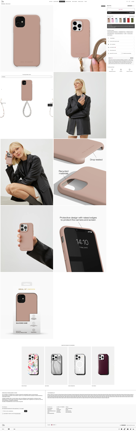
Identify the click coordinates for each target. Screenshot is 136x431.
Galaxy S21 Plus (58, 397)
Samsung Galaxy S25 (73, 396)
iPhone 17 (48, 394)
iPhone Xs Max (96, 395)
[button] (127, 425)
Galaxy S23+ (108, 396)
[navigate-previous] (114, 364)
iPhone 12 (65, 395)
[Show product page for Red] (128, 20)
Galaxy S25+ (80, 396)
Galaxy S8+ (107, 397)
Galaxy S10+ (88, 397)
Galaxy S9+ (100, 397)
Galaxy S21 (54, 397)
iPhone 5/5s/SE (53, 396)
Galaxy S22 (117, 396)
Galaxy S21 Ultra (64, 397)
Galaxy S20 (69, 397)
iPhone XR (100, 395)
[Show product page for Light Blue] (116, 20)
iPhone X (104, 395)
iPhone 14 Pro (114, 394)
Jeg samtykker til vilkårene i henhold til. (12, 413)
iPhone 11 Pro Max (80, 395)
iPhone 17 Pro (53, 394)
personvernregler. (18, 413)
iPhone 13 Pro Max (52, 395)
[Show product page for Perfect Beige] (120, 20)
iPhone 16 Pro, (77, 394)
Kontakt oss (49, 409)
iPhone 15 (91, 394)
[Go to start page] (2, 1)
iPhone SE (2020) (108, 395)
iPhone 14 (110, 394)
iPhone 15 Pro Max (105, 394)
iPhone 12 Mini (75, 395)
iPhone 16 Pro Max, (87, 394)
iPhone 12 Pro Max (70, 395)
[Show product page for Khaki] (132, 20)
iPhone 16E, (70, 394)
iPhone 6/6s (129, 395)
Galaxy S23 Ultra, (113, 396)
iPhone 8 (113, 395)
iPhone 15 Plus (100, 394)
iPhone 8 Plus (117, 395)
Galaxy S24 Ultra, (99, 396)
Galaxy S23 (103, 396)
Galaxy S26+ (62, 396)
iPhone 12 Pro (62, 395)
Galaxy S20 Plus (73, 397)
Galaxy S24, (90, 396)
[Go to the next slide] (52, 89)
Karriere (67, 409)
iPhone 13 (128, 394)
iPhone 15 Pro (95, 394)
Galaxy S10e (92, 397)
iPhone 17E (66, 394)
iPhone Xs (92, 395)
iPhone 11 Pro (85, 395)
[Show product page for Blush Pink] (109, 20)
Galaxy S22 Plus (122, 396)
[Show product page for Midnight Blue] (124, 20)
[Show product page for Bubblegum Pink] (113, 20)
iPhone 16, (73, 394)
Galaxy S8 (103, 397)
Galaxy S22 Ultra (128, 396)
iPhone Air (62, 394)
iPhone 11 (89, 395)
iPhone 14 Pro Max (124, 394)
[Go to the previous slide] (1, 89)
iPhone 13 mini (57, 395)
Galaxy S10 (84, 397)
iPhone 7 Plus (124, 395)
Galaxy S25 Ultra (84, 396)
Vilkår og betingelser (69, 408)
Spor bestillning (49, 408)
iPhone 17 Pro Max (58, 394)
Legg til (121, 12)
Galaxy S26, (58, 396)
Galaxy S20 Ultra (79, 397)
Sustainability (59, 409)
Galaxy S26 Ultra (67, 396)
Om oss (58, 408)
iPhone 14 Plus (119, 394)
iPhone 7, (120, 395)
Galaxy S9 (96, 397)
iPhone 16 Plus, (82, 394)
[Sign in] (127, 1)
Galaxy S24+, (94, 396)
